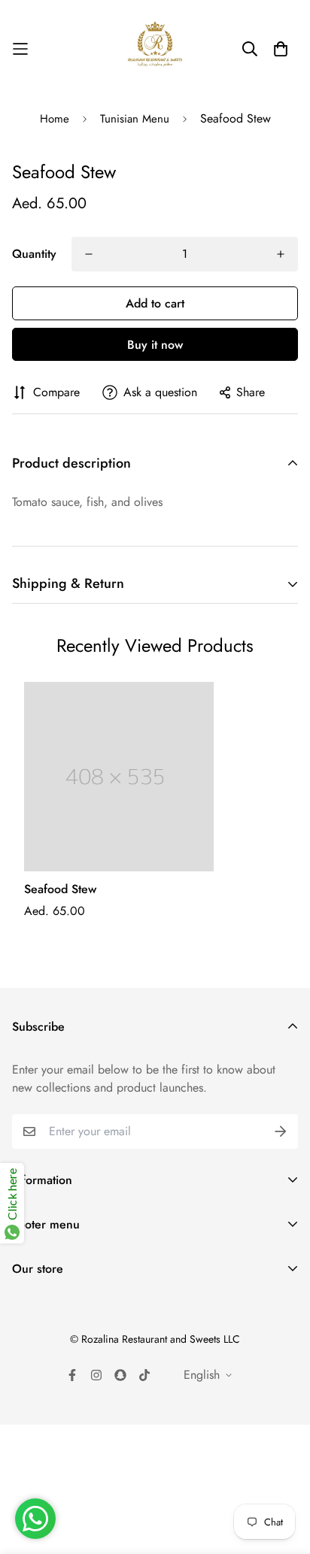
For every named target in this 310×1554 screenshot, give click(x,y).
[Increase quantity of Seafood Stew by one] (280, 254)
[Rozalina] (155, 49)
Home (54, 119)
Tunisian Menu (134, 119)
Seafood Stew (60, 889)
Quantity (34, 253)
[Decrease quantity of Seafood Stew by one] (88, 254)
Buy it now (155, 344)
